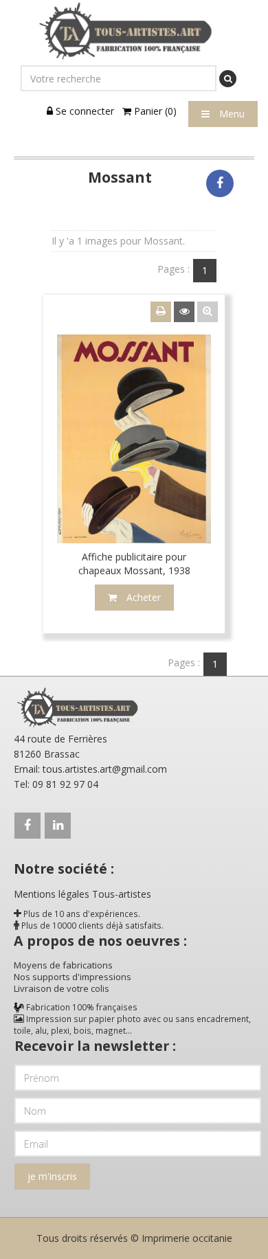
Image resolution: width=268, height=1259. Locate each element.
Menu (230, 113)
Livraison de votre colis (61, 988)
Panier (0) (154, 110)
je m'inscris (52, 1176)
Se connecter (83, 110)
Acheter (142, 597)
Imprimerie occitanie (187, 1238)
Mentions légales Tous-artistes (82, 893)
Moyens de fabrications (63, 965)
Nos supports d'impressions (72, 977)
